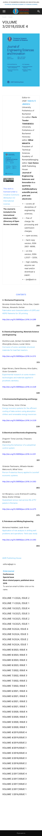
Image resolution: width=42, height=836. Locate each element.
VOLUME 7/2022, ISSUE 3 (14, 675)
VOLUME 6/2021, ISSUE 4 (14, 691)
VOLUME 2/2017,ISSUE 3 (14, 779)
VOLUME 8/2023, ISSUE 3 (14, 655)
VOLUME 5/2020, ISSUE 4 (14, 711)
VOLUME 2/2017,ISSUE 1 (14, 789)
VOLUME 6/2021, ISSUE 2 (14, 701)
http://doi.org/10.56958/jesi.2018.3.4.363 (19, 481)
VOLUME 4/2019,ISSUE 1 (14, 748)
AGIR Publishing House (11, 558)
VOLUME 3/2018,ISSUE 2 (14, 763)
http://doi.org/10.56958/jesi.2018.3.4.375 (19, 509)
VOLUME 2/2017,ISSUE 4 (14, 773)
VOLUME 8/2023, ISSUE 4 (14, 649)
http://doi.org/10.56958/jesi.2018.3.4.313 (19, 356)
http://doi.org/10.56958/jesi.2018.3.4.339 (19, 420)
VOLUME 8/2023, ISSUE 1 (14, 665)
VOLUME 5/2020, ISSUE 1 (15, 727)
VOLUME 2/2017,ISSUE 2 (14, 784)
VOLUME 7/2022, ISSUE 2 (14, 680)
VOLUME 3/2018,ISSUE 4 (14, 753)
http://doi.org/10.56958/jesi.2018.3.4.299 (19, 319)
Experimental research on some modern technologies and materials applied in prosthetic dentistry (18, 377)
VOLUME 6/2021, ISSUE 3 (14, 696)
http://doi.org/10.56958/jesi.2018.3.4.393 (19, 540)
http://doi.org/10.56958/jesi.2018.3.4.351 (19, 454)
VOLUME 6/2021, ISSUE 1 (14, 706)
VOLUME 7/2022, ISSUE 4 (14, 670)
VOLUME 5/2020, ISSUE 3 (14, 717)
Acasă (4, 17)
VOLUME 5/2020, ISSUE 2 (15, 722)
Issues (11, 17)
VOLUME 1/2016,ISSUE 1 (14, 794)
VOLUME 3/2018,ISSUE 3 (14, 758)
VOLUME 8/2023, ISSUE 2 (14, 660)
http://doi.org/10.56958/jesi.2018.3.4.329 (19, 387)
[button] (4, 11)
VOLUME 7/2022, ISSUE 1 (14, 686)
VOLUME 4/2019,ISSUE (13, 732)
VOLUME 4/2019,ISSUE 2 (14, 742)
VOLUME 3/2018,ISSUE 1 (14, 768)
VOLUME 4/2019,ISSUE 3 (14, 737)
